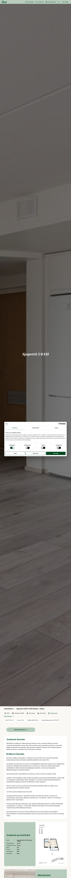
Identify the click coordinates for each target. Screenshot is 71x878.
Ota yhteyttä (30, 2)
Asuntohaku (40, 2)
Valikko (66, 2)
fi (58, 2)
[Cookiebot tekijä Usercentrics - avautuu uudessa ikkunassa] (60, 424)
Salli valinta (35, 453)
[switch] (28, 448)
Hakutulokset (8, 709)
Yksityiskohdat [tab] (35, 427)
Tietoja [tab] (56, 427)
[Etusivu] (4, 2)
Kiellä (15, 453)
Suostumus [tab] (15, 427)
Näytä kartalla (8, 716)
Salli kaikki (55, 453)
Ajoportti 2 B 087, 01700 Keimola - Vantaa (30, 709)
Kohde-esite (54, 713)
